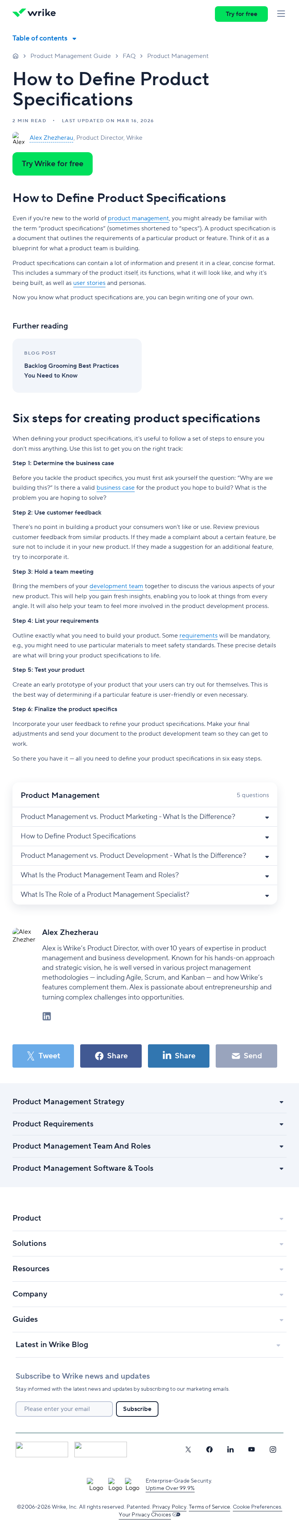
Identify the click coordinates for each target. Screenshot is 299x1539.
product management (138, 218)
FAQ (129, 56)
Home (15, 56)
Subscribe (137, 1409)
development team (116, 586)
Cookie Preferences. (257, 1507)
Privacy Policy (169, 1507)
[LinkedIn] (230, 1449)
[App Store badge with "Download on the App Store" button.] (42, 1449)
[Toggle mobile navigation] (281, 14)
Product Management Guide (70, 56)
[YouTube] (251, 1449)
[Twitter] (188, 1449)
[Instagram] (272, 1449)
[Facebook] (209, 1449)
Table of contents (39, 38)
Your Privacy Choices (145, 1514)
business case (116, 488)
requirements (198, 635)
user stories (89, 283)
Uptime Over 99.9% (170, 1488)
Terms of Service (209, 1507)
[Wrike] (36, 14)
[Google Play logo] (100, 1449)
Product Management (178, 56)
